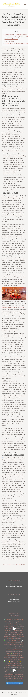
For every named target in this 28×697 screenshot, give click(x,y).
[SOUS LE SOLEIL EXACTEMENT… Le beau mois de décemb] (14, 650)
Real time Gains (9, 41)
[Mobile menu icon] (25, 4)
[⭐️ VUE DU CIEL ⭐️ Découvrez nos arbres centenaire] (14, 670)
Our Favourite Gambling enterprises (16, 43)
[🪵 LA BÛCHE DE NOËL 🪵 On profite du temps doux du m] (14, 629)
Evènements (12, 564)
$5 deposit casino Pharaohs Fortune (13, 307)
